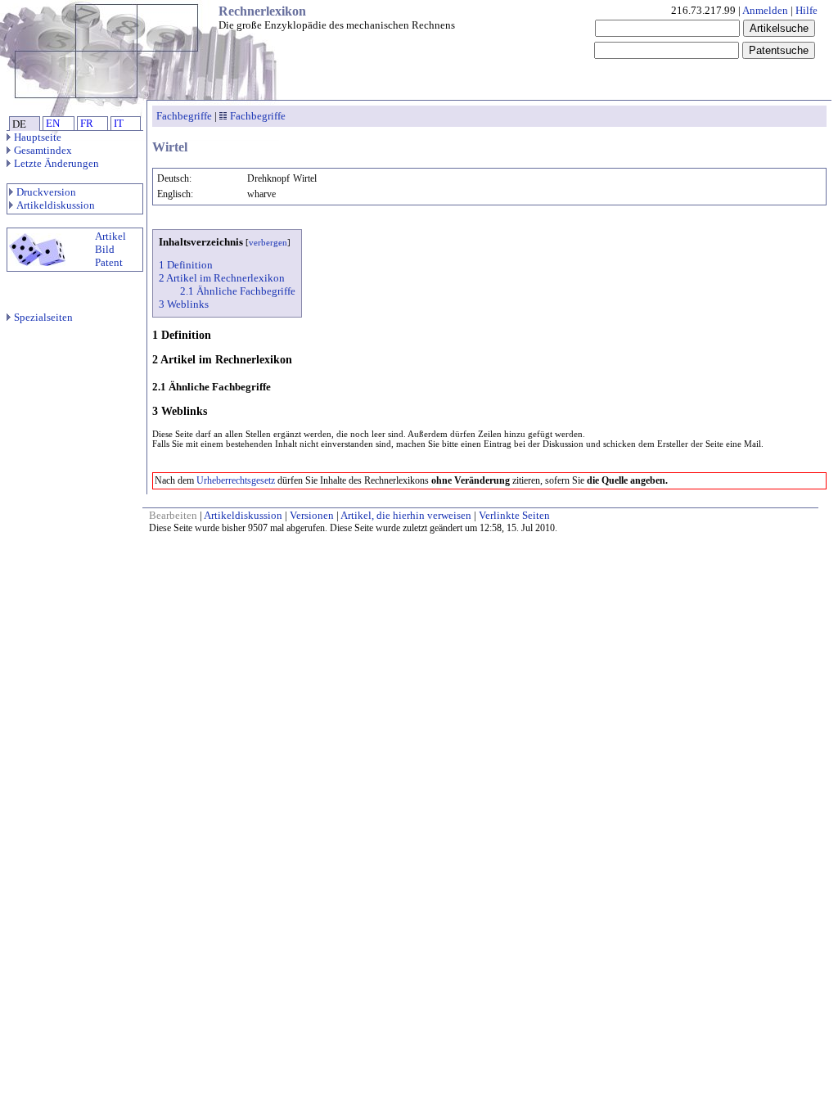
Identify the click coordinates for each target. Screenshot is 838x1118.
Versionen (312, 515)
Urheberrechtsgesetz (235, 480)
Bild (105, 249)
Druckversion (46, 192)
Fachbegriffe (184, 116)
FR (86, 123)
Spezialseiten (43, 317)
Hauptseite (37, 137)
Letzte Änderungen (56, 163)
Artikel (110, 236)
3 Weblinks (184, 304)
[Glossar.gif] (223, 116)
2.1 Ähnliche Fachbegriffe (237, 291)
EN (53, 123)
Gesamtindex (43, 150)
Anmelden (765, 10)
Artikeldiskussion (55, 205)
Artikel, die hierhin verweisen (405, 515)
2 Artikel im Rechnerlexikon (222, 278)
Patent (109, 262)
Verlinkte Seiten (514, 515)
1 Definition (186, 265)
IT (119, 123)
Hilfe (806, 10)
